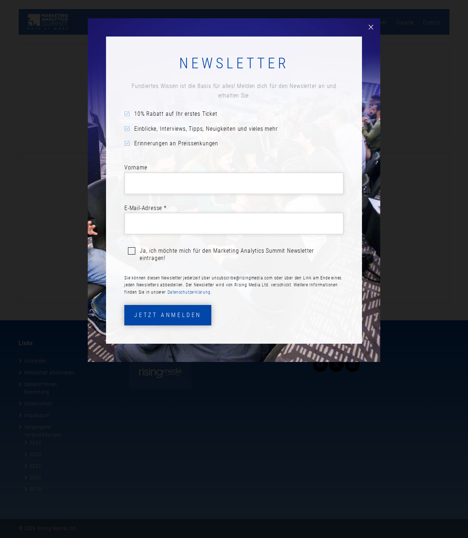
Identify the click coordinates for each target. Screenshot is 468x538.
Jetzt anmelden (167, 315)
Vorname (135, 167)
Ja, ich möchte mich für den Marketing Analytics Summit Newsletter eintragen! (227, 254)
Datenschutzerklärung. (189, 292)
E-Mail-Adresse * (145, 208)
